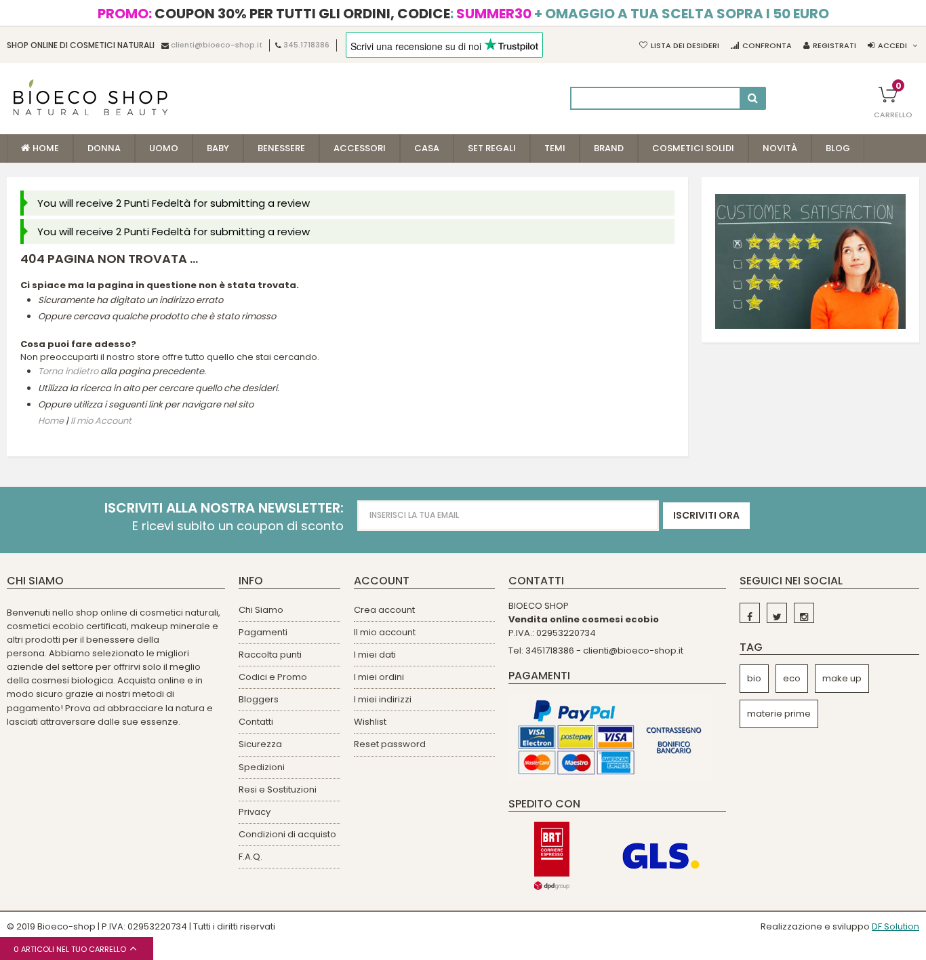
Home (51, 420)
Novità (780, 148)
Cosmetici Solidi (693, 148)
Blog (838, 148)
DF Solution (895, 926)
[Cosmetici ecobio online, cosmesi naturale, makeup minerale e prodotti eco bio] (90, 97)
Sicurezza (260, 744)
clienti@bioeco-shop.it (216, 45)
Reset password (390, 744)
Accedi (892, 45)
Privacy (254, 811)
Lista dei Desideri (685, 45)
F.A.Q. (250, 856)
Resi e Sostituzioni (278, 789)
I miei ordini (379, 677)
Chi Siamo (261, 609)
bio (754, 678)
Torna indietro (68, 371)
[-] (750, 613)
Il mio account (385, 632)
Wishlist (370, 721)
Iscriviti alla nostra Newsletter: (224, 508)
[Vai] (753, 98)
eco (792, 678)
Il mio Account (101, 420)
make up (842, 678)
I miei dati (375, 654)
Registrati (834, 45)
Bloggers (259, 699)
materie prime (779, 713)
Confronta (767, 45)
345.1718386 (306, 45)
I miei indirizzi (382, 699)
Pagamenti (263, 632)
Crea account (384, 609)
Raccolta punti (270, 654)
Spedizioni (262, 767)
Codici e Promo (273, 677)
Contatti (256, 721)
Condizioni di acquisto (287, 834)
